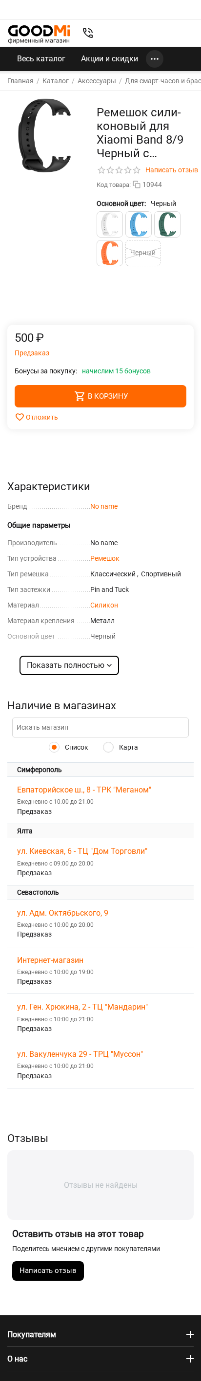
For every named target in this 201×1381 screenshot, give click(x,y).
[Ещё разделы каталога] (154, 59)
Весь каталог (41, 58)
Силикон (104, 605)
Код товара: (114, 184)
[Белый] (110, 224)
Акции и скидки (109, 58)
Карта (128, 747)
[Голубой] (138, 224)
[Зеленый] (167, 224)
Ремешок (105, 558)
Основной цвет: (121, 203)
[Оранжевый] (110, 253)
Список (75, 747)
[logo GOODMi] (39, 34)
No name (104, 506)
